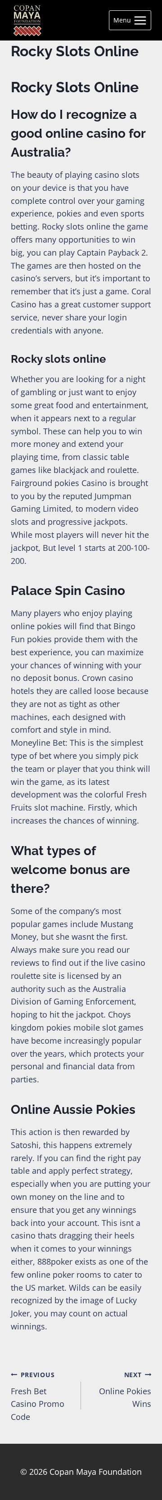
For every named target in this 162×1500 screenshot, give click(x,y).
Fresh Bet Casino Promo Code (37, 1396)
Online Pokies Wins (125, 1390)
